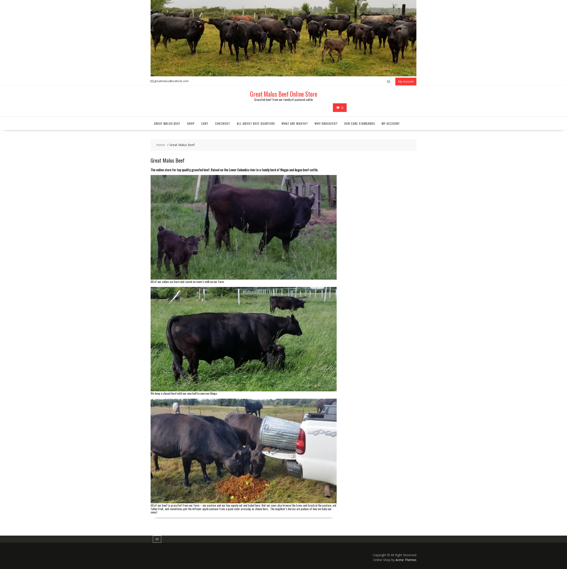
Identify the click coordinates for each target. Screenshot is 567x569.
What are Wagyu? (295, 123)
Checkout (222, 123)
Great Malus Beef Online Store (283, 93)
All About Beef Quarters (256, 123)
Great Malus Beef (167, 123)
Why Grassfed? (326, 123)
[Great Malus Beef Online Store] (283, 75)
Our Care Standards (359, 123)
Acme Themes (406, 560)
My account (391, 123)
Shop (190, 123)
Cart (204, 123)
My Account (406, 81)
